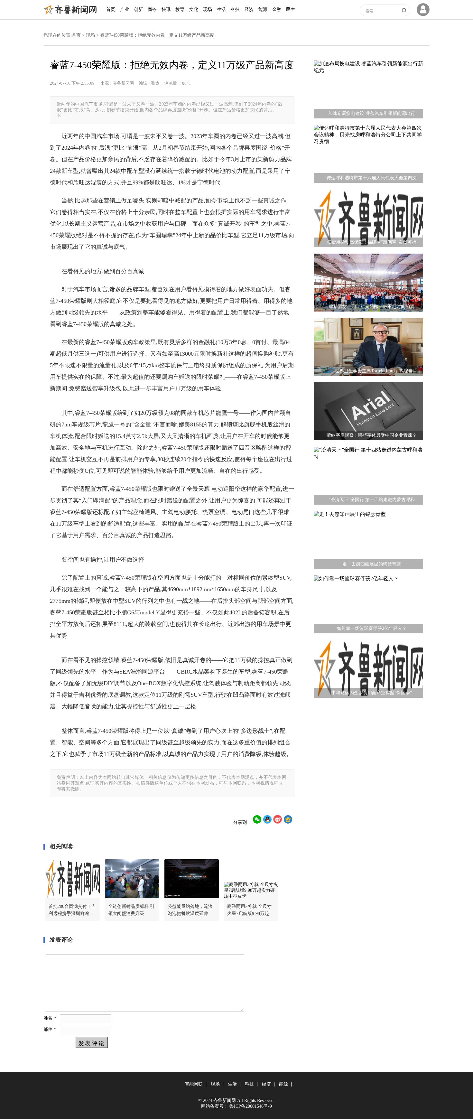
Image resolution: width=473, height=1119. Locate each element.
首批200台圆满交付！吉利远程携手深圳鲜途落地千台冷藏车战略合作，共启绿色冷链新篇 (72, 910)
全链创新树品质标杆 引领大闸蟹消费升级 (131, 910)
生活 (221, 9)
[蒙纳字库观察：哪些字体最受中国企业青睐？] (368, 412)
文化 (193, 9)
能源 (262, 9)
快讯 (166, 9)
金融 (276, 9)
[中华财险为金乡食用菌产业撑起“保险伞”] (368, 670)
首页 (110, 9)
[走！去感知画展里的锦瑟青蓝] (368, 541)
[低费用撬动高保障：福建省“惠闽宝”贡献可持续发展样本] (368, 219)
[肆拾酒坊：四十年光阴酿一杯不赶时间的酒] (368, 284)
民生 (290, 9)
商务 (152, 9)
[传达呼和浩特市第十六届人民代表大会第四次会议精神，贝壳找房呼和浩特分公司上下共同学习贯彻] (368, 155)
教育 (179, 9)
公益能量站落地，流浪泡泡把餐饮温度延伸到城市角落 (190, 910)
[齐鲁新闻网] (71, 13)
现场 (207, 9)
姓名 (49, 1018)
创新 (138, 9)
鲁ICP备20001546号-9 (250, 1106)
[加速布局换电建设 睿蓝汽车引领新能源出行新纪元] (368, 91)
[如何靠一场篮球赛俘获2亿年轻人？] (368, 606)
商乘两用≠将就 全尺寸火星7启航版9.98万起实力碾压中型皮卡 (250, 910)
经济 (249, 9)
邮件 (49, 1029)
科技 (235, 9)
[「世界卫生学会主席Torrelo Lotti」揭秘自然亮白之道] (368, 348)
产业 (124, 9)
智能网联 (194, 1084)
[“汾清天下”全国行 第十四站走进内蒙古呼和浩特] (368, 477)
